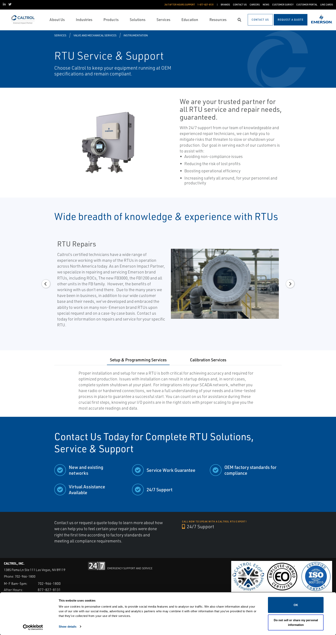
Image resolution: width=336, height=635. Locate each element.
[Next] (290, 283)
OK (296, 605)
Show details (67, 626)
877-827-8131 (49, 590)
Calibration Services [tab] (208, 359)
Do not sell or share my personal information (296, 622)
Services (60, 35)
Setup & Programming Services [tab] (138, 359)
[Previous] (46, 283)
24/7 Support (200, 526)
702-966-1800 (25, 576)
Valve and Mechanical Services (95, 35)
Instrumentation (135, 35)
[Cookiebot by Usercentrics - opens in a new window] (33, 627)
